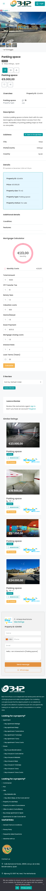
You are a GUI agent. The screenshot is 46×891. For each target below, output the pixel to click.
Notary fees (8, 295)
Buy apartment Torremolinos (14, 731)
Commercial (7, 783)
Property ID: (10, 627)
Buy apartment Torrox (12, 739)
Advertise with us (9, 839)
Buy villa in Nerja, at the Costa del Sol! (17, 798)
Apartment (7, 720)
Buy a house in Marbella (12, 757)
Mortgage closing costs (13, 335)
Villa (4, 790)
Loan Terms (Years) (11, 355)
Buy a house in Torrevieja (13, 765)
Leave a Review (9, 388)
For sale (4, 61)
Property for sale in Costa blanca (14, 805)
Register (32, 409)
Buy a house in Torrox (12, 769)
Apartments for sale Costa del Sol (14, 817)
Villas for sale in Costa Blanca (13, 809)
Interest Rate (8, 345)
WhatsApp (24, 670)
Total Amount (9, 275)
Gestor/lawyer (9, 315)
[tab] (4, 70)
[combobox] (26, 382)
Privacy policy (26, 888)
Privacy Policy (7, 829)
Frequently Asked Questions (12, 834)
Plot (4, 787)
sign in (32, 406)
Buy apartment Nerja (11, 727)
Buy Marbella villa (10, 794)
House (5, 746)
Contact (12, 462)
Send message (23, 664)
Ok (17, 888)
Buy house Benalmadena (13, 750)
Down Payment (9, 325)
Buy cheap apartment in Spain (13, 813)
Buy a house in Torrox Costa (14, 772)
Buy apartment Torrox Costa (14, 742)
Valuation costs (10, 305)
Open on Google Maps (34, 134)
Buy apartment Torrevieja (13, 735)
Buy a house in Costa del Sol (14, 754)
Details (9, 454)
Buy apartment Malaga (12, 724)
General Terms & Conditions (12, 825)
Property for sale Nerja (10, 802)
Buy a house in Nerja (11, 761)
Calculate (9, 365)
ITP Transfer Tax (10, 285)
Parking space (14, 451)
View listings (19, 622)
